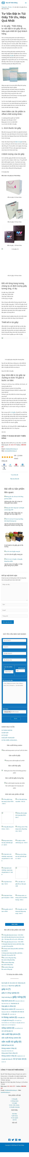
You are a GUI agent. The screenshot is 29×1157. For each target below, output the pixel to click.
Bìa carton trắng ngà (7, 969)
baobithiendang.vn (5, 1092)
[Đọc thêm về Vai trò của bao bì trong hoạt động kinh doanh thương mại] (14, 520)
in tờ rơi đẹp (13, 1022)
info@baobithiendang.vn (11, 449)
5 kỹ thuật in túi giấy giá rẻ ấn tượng (13, 545)
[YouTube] (19, 1140)
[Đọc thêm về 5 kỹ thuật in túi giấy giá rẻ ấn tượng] (14, 536)
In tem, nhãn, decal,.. (14, 1105)
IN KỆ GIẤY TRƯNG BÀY (8, 737)
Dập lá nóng (5, 985)
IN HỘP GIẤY (5, 732)
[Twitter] (13, 1140)
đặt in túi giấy (18, 141)
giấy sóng (19, 997)
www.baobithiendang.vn (11, 451)
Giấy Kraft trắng (7, 997)
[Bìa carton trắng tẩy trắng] (9, 958)
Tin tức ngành (14, 1117)
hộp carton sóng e (6, 1003)
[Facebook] (9, 1140)
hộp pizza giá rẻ (20, 1009)
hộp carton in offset (19, 1000)
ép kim (4, 1061)
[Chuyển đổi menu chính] (25, 2)
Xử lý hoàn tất (19, 1059)
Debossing (21, 983)
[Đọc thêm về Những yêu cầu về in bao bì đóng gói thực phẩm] (14, 497)
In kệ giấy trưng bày (14, 1107)
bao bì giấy (5, 983)
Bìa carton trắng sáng (7, 964)
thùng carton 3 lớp (9, 1048)
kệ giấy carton (5, 1024)
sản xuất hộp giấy (7, 1031)
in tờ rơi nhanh (5, 1022)
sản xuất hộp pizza (11, 1034)
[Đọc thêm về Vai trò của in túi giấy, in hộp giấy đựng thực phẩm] (14, 560)
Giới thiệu (14, 1113)
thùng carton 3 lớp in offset (9, 1053)
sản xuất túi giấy (11, 1041)
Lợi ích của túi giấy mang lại (13, 554)
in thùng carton (9, 1017)
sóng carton (8, 1028)
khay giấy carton (20, 1022)
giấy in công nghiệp (10, 993)
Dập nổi (11, 985)
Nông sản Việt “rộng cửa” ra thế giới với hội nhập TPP (13, 513)
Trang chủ (4, 7)
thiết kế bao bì (8, 1045)
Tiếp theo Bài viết (14, 478)
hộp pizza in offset (6, 1011)
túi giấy (12, 55)
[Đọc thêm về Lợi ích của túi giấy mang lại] (12, 551)
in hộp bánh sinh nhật (17, 1011)
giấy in (6, 989)
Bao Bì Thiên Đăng (11, 2)
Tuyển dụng (15, 1115)
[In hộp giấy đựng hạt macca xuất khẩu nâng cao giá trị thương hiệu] (12, 942)
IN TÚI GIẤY (5, 735)
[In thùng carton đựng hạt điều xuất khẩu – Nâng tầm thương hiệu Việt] (14, 950)
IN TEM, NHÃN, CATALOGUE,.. (10, 740)
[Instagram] (16, 1140)
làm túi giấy (12, 1024)
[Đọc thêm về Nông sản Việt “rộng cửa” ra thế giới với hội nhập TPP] (14, 508)
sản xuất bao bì (19, 1028)
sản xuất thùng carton (11, 1038)
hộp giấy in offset (9, 1006)
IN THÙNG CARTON (7, 730)
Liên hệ (14, 1119)
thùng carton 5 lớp (9, 1056)
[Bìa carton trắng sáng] (8, 962)
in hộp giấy (5, 1014)
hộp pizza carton (8, 1009)
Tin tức (10, 7)
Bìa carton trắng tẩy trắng (8, 959)
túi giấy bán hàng (7, 1059)
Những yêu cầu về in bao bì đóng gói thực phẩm (13, 502)
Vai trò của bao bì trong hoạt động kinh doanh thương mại (13, 524)
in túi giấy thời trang (8, 1020)
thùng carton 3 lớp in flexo (7, 1050)
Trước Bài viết (14, 474)
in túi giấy (12, 412)
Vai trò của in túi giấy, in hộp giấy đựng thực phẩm (13, 564)
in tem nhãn (13, 1014)
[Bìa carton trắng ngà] (7, 967)
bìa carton (13, 983)
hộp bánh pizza (8, 1001)
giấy (17, 985)
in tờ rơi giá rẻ (17, 1020)
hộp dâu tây (15, 1003)
